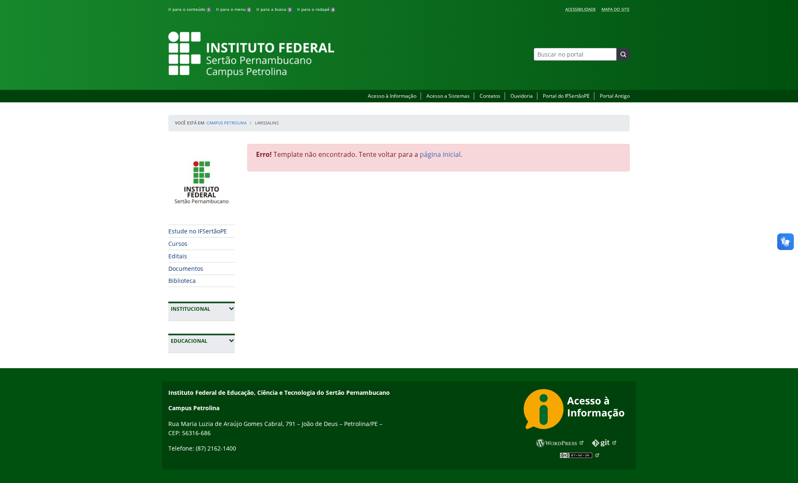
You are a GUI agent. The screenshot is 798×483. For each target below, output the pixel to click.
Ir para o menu (233, 9)
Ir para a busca (273, 9)
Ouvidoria (521, 95)
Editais (177, 256)
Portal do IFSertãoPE (566, 95)
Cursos (177, 244)
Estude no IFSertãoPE (197, 231)
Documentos (185, 268)
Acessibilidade (580, 9)
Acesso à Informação (392, 95)
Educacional (203, 340)
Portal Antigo (615, 95)
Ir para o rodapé (315, 9)
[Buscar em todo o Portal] (623, 54)
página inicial (440, 154)
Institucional (203, 308)
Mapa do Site (615, 9)
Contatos (490, 95)
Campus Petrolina (226, 123)
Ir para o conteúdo (188, 9)
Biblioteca (182, 281)
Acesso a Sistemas (448, 95)
